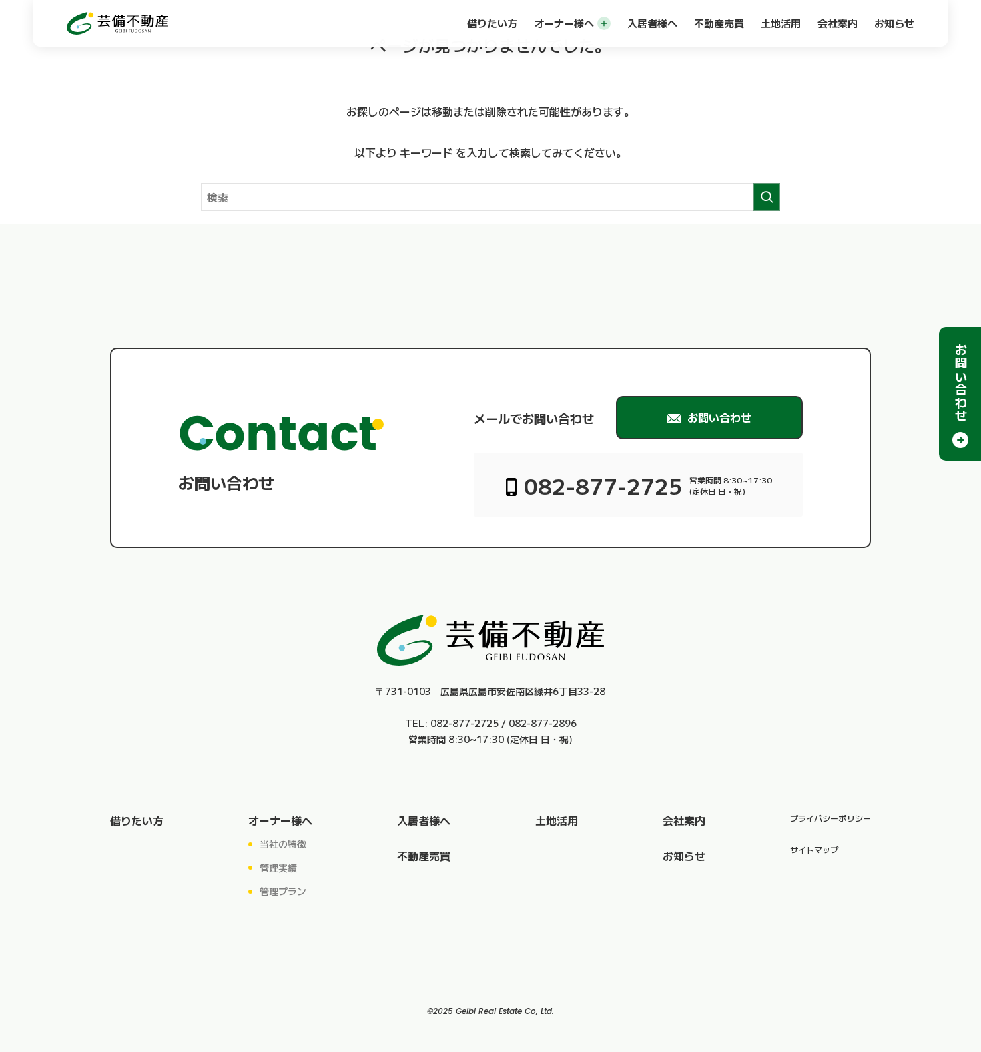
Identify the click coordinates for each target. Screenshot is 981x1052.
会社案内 (838, 23)
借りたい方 (492, 23)
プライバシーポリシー (830, 818)
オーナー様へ (564, 23)
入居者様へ (652, 23)
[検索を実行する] (766, 197)
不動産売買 (719, 23)
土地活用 (781, 23)
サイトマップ (814, 849)
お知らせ (894, 23)
